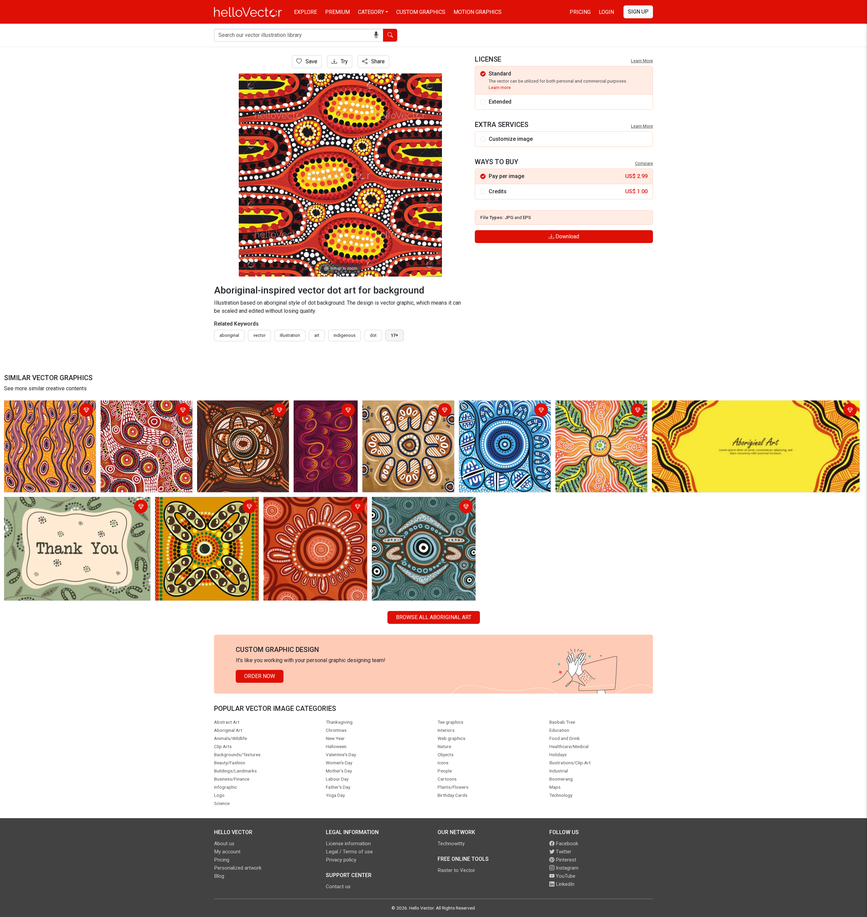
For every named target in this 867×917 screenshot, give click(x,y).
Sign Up (638, 11)
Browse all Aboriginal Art (433, 617)
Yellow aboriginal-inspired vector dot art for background (49, 410)
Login (606, 12)
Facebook (566, 843)
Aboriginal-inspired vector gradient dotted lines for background (322, 414)
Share (377, 61)
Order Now (259, 676)
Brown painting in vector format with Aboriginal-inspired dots (241, 410)
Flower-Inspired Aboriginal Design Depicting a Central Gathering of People (405, 414)
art (316, 335)
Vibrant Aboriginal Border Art (687, 406)
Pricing (580, 12)
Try (343, 61)
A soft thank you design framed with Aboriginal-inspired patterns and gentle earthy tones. (72, 507)
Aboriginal (229, 335)
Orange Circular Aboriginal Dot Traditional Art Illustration (314, 507)
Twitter (562, 852)
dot (373, 335)
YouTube (564, 876)
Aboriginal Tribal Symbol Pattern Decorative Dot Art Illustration (195, 507)
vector (259, 335)
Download (566, 236)
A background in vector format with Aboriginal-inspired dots (144, 410)
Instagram (566, 868)
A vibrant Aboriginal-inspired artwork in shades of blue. (504, 410)
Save (310, 61)
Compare (644, 163)
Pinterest (565, 860)
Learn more (500, 87)
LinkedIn (564, 884)
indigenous (345, 335)
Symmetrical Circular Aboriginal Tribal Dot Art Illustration (423, 507)
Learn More (642, 60)
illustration (290, 335)
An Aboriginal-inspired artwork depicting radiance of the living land (599, 410)
